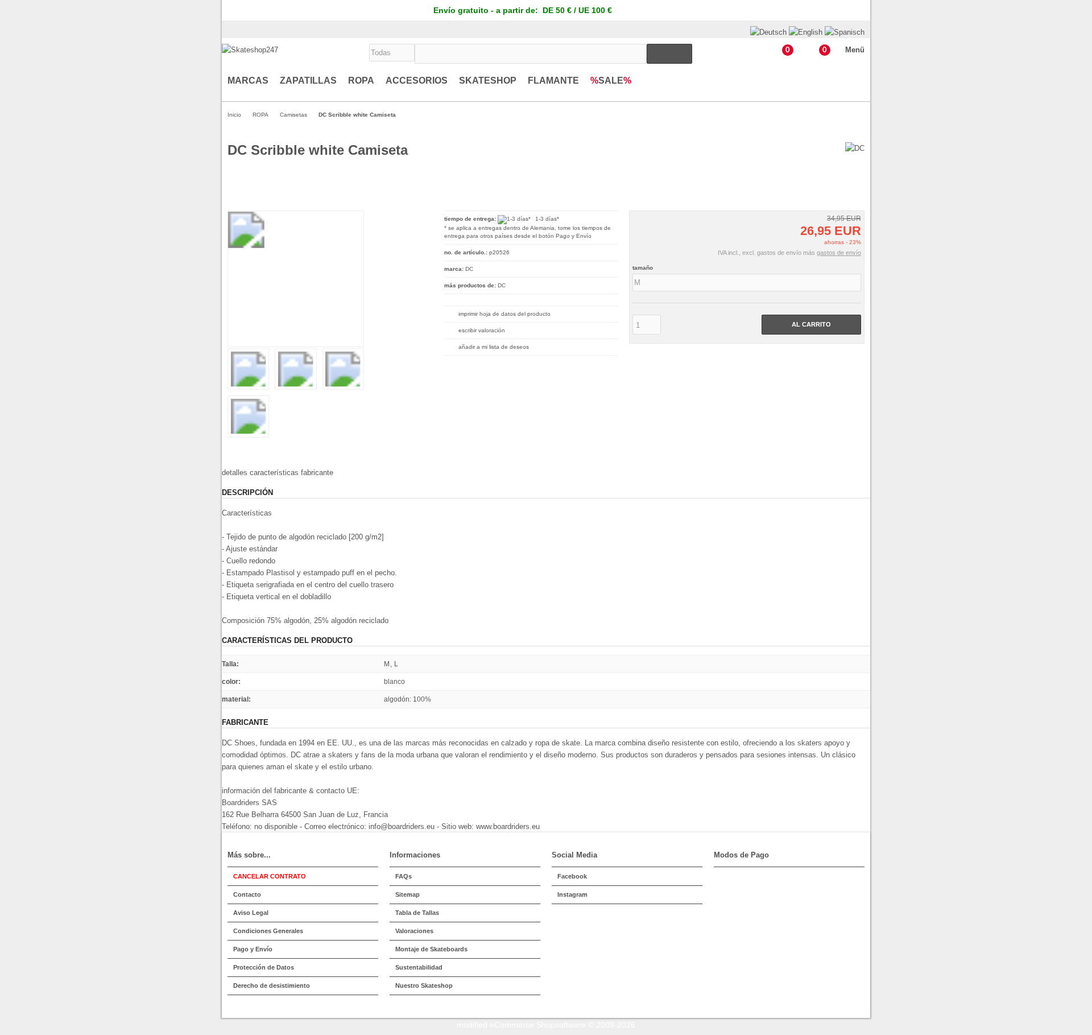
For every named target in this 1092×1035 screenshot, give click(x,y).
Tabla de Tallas (417, 912)
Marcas (248, 80)
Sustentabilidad (418, 967)
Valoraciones (414, 930)
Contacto (247, 894)
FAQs (403, 876)
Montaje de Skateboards (431, 949)
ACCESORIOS (417, 80)
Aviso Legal (250, 912)
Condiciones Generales (268, 930)
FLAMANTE (553, 80)
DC (502, 285)
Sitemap (407, 894)
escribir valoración (481, 330)
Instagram (572, 894)
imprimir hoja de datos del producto (504, 314)
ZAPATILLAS (308, 80)
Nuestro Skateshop (424, 985)
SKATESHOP (487, 80)
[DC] (854, 148)
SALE (610, 80)
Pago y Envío (574, 236)
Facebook (572, 876)
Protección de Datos (263, 967)
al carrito (811, 324)
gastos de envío (839, 252)
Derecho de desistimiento (271, 985)
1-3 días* (547, 219)
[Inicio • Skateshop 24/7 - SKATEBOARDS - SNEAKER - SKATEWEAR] (250, 50)
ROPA (361, 80)
